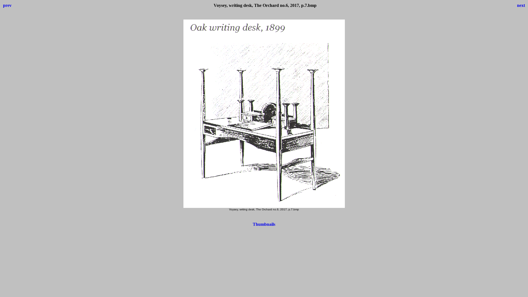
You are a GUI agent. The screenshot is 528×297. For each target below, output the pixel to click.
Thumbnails (264, 224)
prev (7, 5)
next (521, 5)
